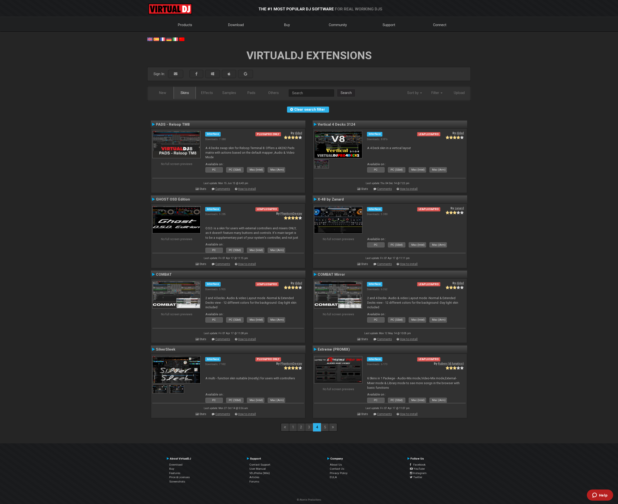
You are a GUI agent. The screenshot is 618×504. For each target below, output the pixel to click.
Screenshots (177, 481)
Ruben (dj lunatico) (451, 363)
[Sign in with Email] (175, 74)
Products (185, 25)
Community (338, 25)
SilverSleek (165, 349)
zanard (459, 208)
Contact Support (259, 464)
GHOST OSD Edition (173, 199)
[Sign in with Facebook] (196, 74)
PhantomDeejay (291, 213)
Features (174, 473)
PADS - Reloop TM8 (173, 124)
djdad (298, 133)
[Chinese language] (181, 39)
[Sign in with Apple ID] (229, 74)
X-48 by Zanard (331, 199)
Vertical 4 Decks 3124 (336, 124)
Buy (287, 25)
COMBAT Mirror (331, 274)
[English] (150, 39)
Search (346, 93)
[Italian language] (175, 39)
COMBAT (164, 274)
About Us (336, 464)
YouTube (419, 468)
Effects (207, 93)
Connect (439, 25)
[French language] (162, 39)
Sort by (413, 93)
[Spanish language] (156, 39)
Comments (222, 189)
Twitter (417, 477)
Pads (251, 93)
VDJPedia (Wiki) (259, 473)
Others (273, 93)
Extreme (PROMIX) (334, 349)
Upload (459, 93)
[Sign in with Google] (245, 74)
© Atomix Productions (309, 499)
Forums (254, 481)
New (162, 93)
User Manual (257, 468)
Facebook (418, 464)
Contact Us (337, 468)
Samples (229, 93)
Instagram (419, 473)
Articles (254, 477)
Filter (435, 93)
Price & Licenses (179, 477)
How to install (247, 189)
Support (389, 25)
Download (236, 25)
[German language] (169, 39)
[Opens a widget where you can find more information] (600, 496)
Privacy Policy (339, 473)
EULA (333, 477)
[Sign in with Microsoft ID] (212, 74)
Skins (185, 93)
